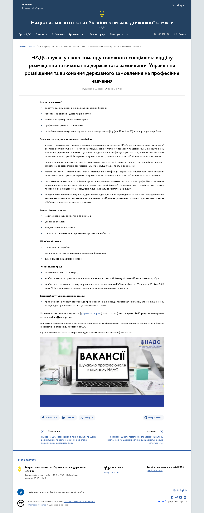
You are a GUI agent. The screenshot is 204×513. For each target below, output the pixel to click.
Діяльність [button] (41, 34)
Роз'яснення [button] (58, 34)
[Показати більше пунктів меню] (127, 34)
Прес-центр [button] (116, 34)
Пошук (182, 34)
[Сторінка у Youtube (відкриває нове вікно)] (163, 34)
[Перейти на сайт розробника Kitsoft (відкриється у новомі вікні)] (162, 501)
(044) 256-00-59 (155, 471)
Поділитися (51, 417)
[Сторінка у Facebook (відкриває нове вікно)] (155, 34)
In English (180, 5)
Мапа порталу (27, 460)
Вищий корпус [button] (97, 34)
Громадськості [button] (77, 34)
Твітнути (88, 417)
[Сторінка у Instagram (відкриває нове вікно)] (168, 34)
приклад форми (100, 313)
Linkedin (70, 417)
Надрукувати (154, 417)
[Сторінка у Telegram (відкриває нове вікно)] (159, 34)
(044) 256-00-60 (111, 473)
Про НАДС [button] (25, 34)
